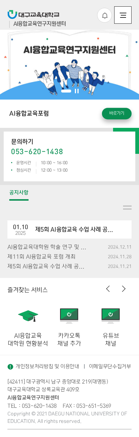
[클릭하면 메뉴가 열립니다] (123, 15)
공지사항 (19, 192)
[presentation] (108, 289)
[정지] (76, 91)
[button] (66, 91)
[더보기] (127, 207)
